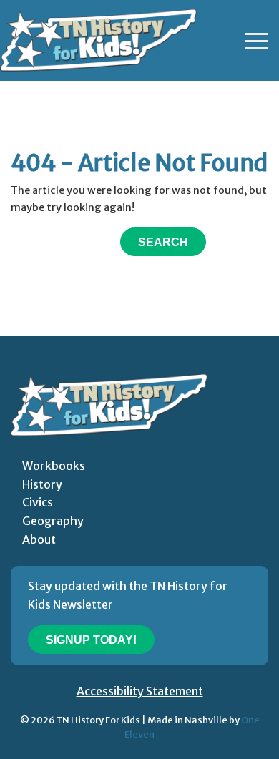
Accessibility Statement (140, 691)
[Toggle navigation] (256, 40)
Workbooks (53, 466)
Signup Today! (91, 640)
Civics (37, 502)
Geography (53, 521)
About (39, 539)
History (42, 484)
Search (163, 242)
